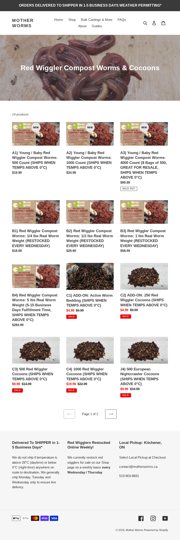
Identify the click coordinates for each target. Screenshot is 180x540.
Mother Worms (23, 23)
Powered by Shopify (156, 530)
